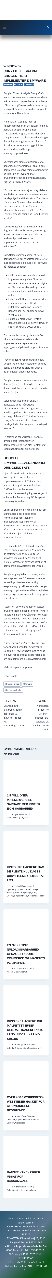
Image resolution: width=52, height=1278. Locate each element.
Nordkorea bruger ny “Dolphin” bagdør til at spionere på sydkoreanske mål (41, 715)
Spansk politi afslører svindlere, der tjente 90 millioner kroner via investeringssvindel (13, 713)
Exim (9, 817)
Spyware (29, 85)
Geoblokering (34, 1048)
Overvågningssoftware (17, 895)
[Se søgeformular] (47, 27)
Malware (27, 684)
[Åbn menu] (5, 27)
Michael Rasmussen (23, 886)
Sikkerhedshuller (13, 690)
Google (18, 85)
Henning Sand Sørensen (25, 1044)
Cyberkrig (11, 889)
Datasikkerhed (12, 684)
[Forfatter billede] (9, 814)
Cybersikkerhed (21, 814)
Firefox (8, 85)
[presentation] (26, 775)
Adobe (10, 971)
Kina (34, 892)
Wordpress (20, 1122)
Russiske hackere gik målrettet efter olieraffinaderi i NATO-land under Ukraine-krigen (25, 1030)
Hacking (16, 817)
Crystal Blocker (23, 1119)
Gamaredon (22, 1048)
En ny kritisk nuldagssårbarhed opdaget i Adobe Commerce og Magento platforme (26, 954)
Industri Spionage (23, 892)
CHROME (11, 1119)
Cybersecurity (13, 1190)
